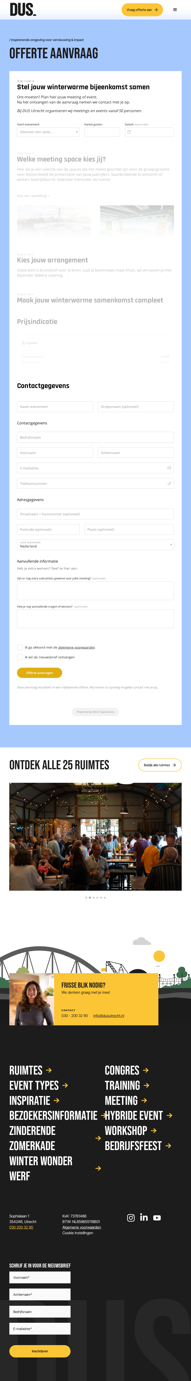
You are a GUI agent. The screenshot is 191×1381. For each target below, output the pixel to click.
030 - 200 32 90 (74, 1015)
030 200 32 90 (21, 1227)
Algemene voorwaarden (81, 1227)
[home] (23, 10)
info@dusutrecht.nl (108, 1015)
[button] (175, 9)
